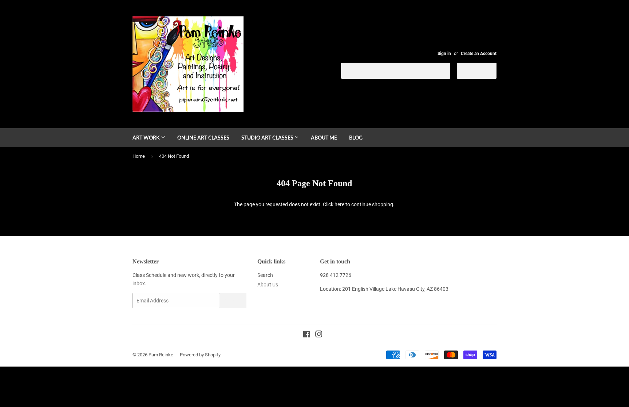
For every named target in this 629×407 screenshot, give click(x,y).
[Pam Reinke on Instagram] (319, 335)
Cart (482, 70)
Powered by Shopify (200, 354)
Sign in (444, 53)
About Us (267, 284)
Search (265, 275)
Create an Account (479, 53)
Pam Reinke (161, 354)
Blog (356, 137)
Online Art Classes (203, 137)
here (339, 204)
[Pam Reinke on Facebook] (306, 335)
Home (138, 156)
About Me (324, 137)
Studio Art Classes (267, 137)
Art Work (146, 137)
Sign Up (233, 301)
